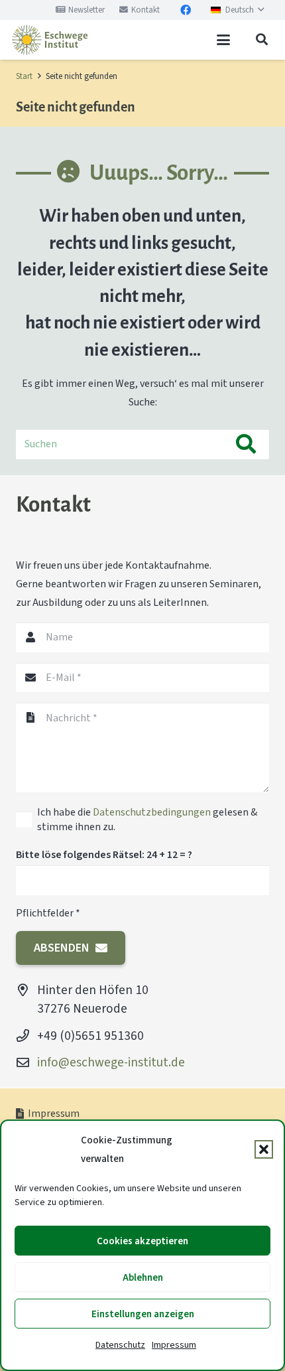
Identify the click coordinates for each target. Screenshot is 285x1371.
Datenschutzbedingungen (152, 812)
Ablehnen (143, 1277)
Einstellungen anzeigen (142, 1314)
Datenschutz (120, 1344)
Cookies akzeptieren (142, 1241)
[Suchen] (245, 444)
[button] (263, 1149)
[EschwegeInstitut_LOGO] (50, 39)
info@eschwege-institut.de (111, 1062)
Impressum (174, 1344)
